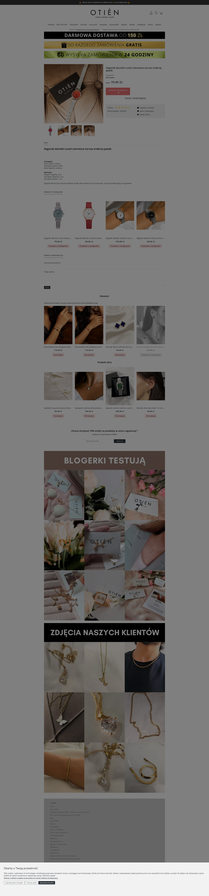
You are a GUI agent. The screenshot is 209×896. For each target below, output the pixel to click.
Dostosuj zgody (31, 883)
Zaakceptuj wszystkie (47, 883)
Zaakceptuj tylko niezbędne (14, 883)
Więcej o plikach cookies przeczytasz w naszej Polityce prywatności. (31, 878)
